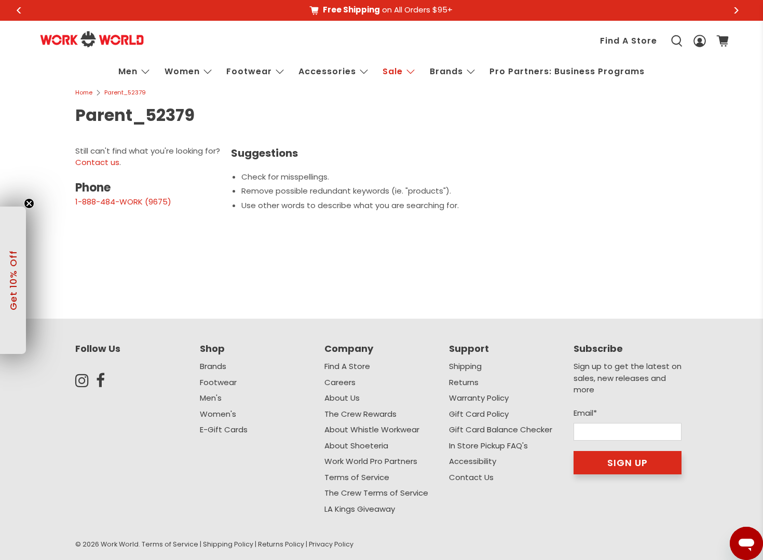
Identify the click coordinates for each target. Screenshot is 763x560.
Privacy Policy (331, 544)
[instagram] (85, 380)
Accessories (327, 71)
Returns (464, 382)
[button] (13, 280)
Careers (340, 382)
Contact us (97, 162)
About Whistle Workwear (371, 429)
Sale (393, 71)
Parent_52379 (125, 92)
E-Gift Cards (224, 429)
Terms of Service (356, 477)
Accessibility (472, 461)
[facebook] (106, 380)
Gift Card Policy (479, 413)
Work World (120, 544)
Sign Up (627, 462)
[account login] (700, 41)
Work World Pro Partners (370, 461)
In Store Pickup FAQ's (488, 445)
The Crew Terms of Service (376, 492)
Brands (213, 366)
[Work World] (92, 39)
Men (128, 71)
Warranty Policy (479, 397)
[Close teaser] (29, 203)
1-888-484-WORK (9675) (123, 201)
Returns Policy (281, 544)
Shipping (465, 366)
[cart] (722, 41)
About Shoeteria (356, 445)
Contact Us (471, 477)
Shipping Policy (228, 544)
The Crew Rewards (360, 413)
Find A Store (628, 41)
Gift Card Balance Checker (500, 429)
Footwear (249, 71)
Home (83, 92)
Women (182, 71)
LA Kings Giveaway (359, 508)
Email (585, 412)
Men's (211, 397)
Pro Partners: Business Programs (567, 71)
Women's (218, 413)
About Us (342, 397)
